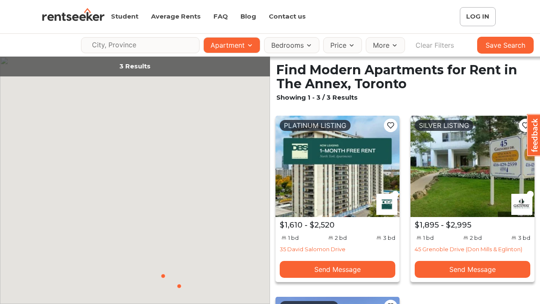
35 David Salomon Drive (313, 249)
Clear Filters (435, 45)
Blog (248, 16)
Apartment (228, 45)
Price (338, 45)
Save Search (505, 45)
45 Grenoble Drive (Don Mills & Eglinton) (468, 249)
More (381, 45)
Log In (477, 16)
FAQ (220, 16)
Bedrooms (287, 45)
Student (124, 16)
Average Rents (176, 16)
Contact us (287, 16)
